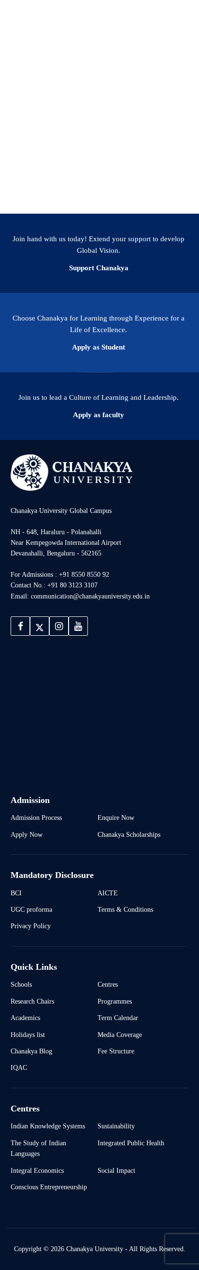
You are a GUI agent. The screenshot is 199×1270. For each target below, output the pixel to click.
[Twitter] (39, 626)
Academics (25, 1018)
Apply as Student (98, 347)
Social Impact (116, 1170)
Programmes (115, 1001)
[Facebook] (20, 626)
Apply (172, 19)
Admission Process (36, 817)
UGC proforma (31, 909)
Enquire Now (116, 817)
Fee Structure (116, 1051)
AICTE (108, 893)
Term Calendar (118, 1018)
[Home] (71, 472)
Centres (108, 984)
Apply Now (27, 834)
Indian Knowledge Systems (48, 1126)
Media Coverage (120, 1034)
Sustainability (116, 1126)
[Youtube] (78, 626)
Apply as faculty (98, 415)
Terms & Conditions (125, 909)
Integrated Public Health (131, 1143)
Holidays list (28, 1034)
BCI (16, 893)
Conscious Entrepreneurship (49, 1187)
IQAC (19, 1067)
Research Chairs (32, 1001)
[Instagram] (59, 626)
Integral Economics (37, 1170)
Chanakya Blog (31, 1051)
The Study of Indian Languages (38, 1148)
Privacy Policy (31, 926)
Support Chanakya (98, 268)
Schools (21, 984)
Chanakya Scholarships (129, 834)
